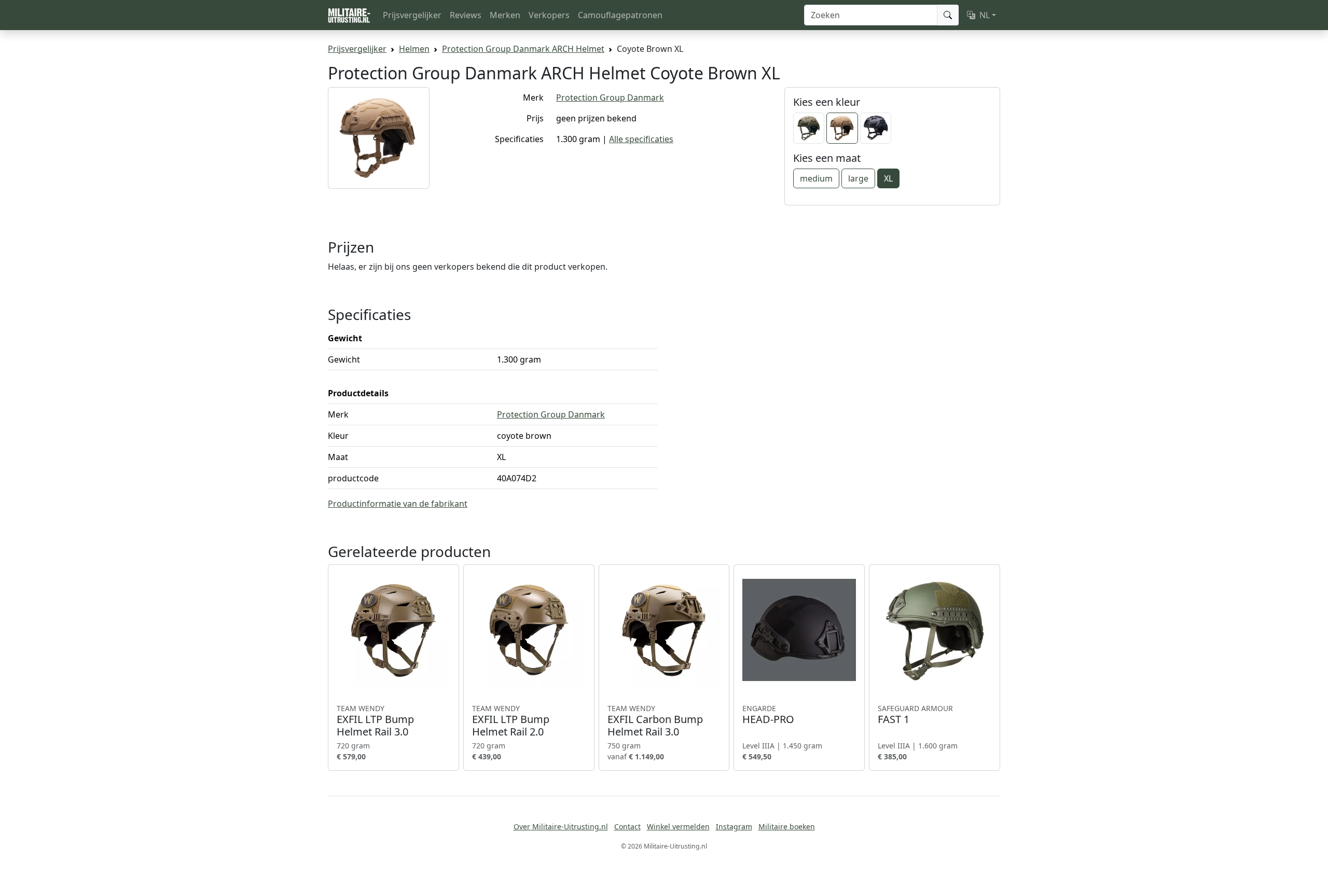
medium (816, 178)
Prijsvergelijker (412, 15)
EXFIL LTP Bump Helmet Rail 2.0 (510, 721)
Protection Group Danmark (610, 97)
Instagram (734, 826)
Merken (505, 15)
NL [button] (984, 15)
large (858, 178)
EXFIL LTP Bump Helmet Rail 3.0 (375, 721)
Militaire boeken (786, 826)
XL (888, 178)
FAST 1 (915, 714)
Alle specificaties (641, 139)
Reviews (465, 15)
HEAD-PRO (768, 714)
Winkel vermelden (678, 826)
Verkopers (549, 15)
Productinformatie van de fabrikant (397, 503)
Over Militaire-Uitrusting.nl (561, 826)
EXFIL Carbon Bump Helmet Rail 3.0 (655, 721)
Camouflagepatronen (620, 15)
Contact (627, 826)
